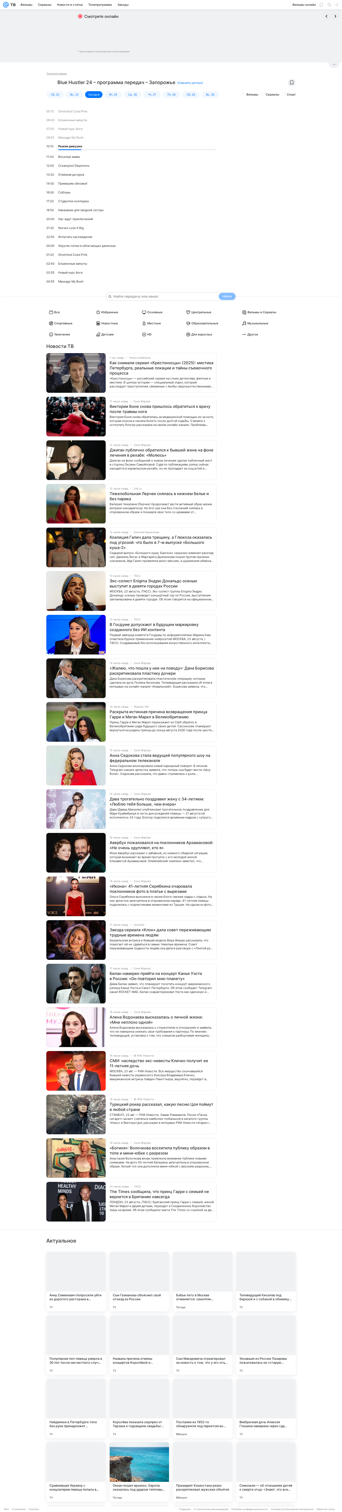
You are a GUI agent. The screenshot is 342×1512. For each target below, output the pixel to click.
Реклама (34, 1509)
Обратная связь (325, 1509)
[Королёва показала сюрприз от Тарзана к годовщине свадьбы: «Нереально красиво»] (139, 1408)
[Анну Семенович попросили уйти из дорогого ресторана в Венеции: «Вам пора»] (76, 1281)
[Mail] (6, 5)
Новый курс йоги (70, 129)
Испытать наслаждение (75, 237)
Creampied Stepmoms (73, 166)
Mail (6, 1509)
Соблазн (64, 192)
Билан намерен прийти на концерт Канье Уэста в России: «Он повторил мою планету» (156, 976)
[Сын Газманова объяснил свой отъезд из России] (139, 1281)
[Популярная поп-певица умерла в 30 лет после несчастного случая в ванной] (76, 1345)
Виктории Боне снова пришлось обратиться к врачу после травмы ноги (160, 409)
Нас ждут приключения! (75, 219)
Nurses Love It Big (71, 228)
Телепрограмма (56, 73)
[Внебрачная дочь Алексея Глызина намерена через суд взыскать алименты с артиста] (266, 1408)
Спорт (291, 94)
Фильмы (252, 94)
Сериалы (272, 94)
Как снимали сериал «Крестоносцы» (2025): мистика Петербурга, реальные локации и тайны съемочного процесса (161, 368)
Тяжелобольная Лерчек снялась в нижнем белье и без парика (159, 496)
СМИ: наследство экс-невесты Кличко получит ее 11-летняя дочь (159, 1063)
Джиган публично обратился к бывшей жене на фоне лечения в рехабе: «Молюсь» (161, 453)
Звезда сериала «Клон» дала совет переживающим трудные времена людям (160, 932)
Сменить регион (190, 83)
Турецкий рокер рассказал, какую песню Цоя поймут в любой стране (161, 1107)
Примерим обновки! (72, 183)
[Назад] (326, 16)
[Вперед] (335, 16)
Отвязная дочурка (71, 174)
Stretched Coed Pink (72, 111)
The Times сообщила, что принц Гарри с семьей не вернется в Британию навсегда (159, 1194)
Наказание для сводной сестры (81, 210)
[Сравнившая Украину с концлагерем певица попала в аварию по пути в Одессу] (76, 1472)
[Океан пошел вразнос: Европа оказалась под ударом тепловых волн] (139, 1472)
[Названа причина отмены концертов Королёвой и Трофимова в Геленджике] (139, 1345)
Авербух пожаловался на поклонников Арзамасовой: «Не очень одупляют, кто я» (161, 845)
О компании (19, 1509)
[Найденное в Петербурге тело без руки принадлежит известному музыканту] (76, 1408)
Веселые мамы (69, 157)
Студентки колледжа (73, 201)
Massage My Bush (71, 137)
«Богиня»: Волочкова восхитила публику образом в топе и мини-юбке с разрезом (160, 1151)
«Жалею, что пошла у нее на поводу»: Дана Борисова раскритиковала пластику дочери (162, 671)
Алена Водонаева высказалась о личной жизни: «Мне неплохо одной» (156, 1020)
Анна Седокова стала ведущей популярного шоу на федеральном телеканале (160, 758)
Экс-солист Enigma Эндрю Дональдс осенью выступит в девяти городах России (153, 583)
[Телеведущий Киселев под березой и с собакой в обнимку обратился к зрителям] (266, 1281)
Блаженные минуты (72, 120)
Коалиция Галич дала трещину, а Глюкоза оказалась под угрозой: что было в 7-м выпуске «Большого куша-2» (161, 542)
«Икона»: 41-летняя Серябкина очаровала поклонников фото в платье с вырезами (151, 889)
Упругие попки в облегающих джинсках (87, 246)
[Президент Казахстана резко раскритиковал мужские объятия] (202, 1472)
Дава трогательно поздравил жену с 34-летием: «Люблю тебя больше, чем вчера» (157, 802)
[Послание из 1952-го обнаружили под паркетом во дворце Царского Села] (202, 1408)
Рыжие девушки (70, 146)
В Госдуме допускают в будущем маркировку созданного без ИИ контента (154, 627)
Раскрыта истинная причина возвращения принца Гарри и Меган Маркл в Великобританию (158, 714)
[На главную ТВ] (12, 5)
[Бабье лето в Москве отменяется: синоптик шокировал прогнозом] (202, 1281)
